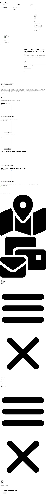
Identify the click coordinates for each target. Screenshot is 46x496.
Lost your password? (36, 17)
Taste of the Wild (33, 70)
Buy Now (25, 67)
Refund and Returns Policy (4, 281)
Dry (38, 70)
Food (40, 70)
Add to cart (25, 66)
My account (2, 385)
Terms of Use (3, 280)
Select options (2, 116)
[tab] (23, 86)
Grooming (2, 481)
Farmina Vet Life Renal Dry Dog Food (9, 119)
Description (3, 86)
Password (35, 14)
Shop (2, 480)
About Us (2, 282)
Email (34, 24)
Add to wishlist (26, 68)
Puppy (42, 70)
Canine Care (4, 3)
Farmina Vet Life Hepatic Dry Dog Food (10, 135)
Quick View (12, 116)
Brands (30, 70)
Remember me (36, 16)
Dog (37, 70)
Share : (24, 71)
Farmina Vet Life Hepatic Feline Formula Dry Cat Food (13, 168)
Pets (2, 384)
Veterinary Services (3, 386)
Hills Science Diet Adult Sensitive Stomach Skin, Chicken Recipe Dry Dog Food (19, 184)
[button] (36, 6)
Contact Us (2, 283)
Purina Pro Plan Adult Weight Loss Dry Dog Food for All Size (15, 151)
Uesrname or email (36, 11)
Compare (29, 68)
